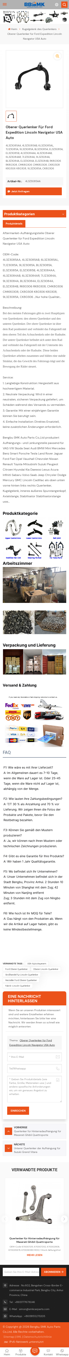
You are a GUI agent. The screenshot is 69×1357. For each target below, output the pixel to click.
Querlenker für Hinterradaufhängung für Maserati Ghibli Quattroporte (34, 1240)
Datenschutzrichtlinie (38, 1337)
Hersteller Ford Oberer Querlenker (21, 980)
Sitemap (8, 1337)
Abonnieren (52, 1272)
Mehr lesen (34, 1255)
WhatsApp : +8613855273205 (27, 1316)
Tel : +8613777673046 (22, 1302)
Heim (14, 29)
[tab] (14, 223)
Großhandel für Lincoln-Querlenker (21, 974)
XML (19, 1337)
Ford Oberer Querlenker (16, 969)
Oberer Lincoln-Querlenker (45, 969)
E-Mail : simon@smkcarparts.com (29, 1309)
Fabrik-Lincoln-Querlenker (17, 985)
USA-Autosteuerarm (36, 963)
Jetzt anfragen (20, 191)
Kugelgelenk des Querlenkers (39, 29)
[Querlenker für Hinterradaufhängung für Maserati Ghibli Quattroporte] (34, 1207)
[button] (64, 1218)
